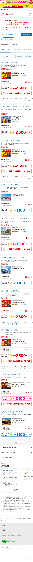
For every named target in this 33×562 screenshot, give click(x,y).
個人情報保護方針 (11, 535)
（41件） (24, 119)
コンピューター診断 (7, 39)
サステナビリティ (19, 548)
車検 (8, 518)
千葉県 (13, 518)
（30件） (24, 231)
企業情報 (4, 535)
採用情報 (19, 535)
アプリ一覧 (4, 548)
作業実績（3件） (16, 121)
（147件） (24, 153)
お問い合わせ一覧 (11, 548)
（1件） (24, 422)
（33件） (24, 343)
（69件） (24, 75)
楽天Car (3, 518)
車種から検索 (28, 56)
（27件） (24, 386)
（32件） (24, 304)
